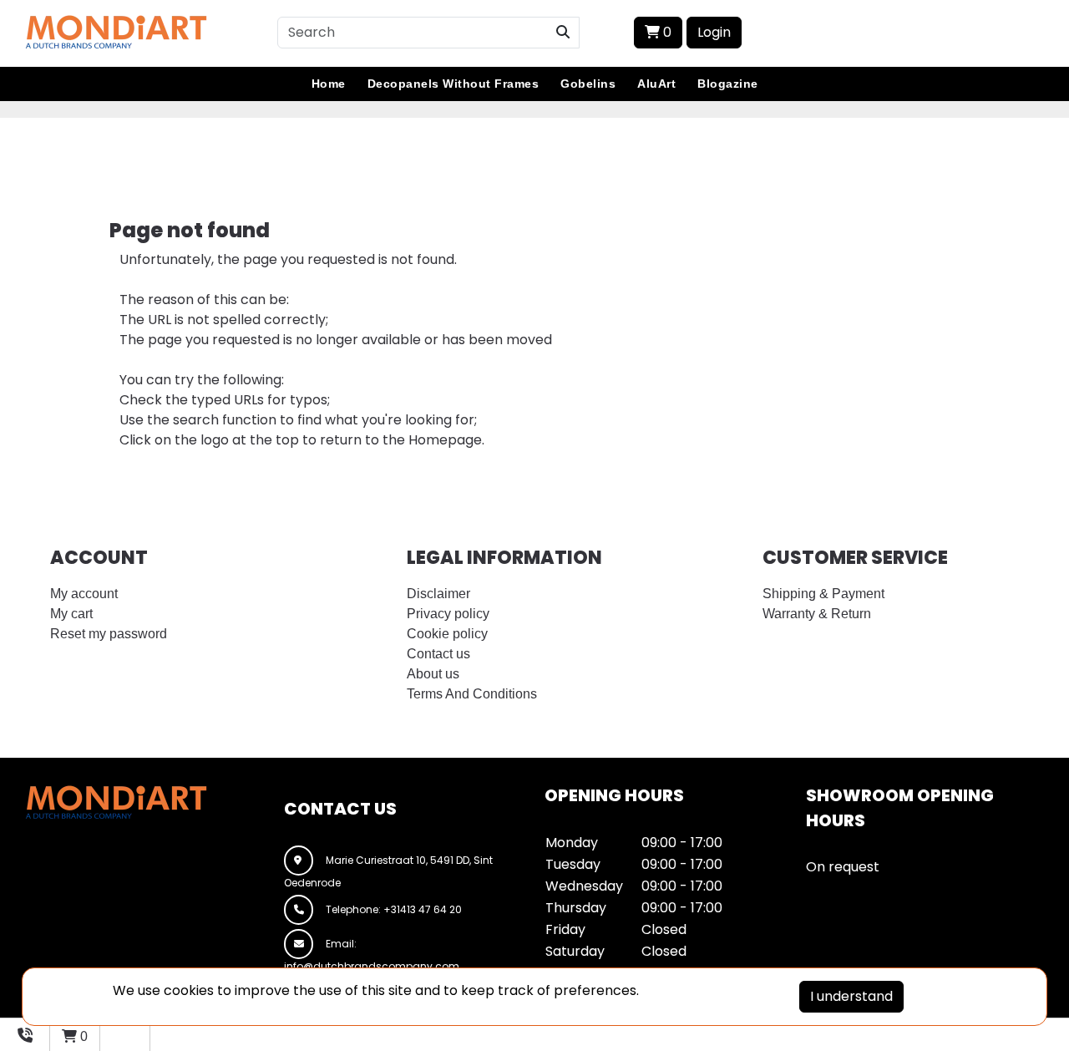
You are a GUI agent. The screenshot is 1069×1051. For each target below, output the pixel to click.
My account (84, 593)
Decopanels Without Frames (453, 83)
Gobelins (588, 83)
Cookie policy (447, 634)
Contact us (438, 654)
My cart (71, 614)
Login (714, 32)
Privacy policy (448, 614)
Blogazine (727, 83)
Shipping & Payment (823, 593)
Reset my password (108, 634)
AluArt (656, 83)
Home (329, 83)
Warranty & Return (816, 614)
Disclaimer (438, 593)
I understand (851, 996)
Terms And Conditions (472, 694)
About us (433, 674)
